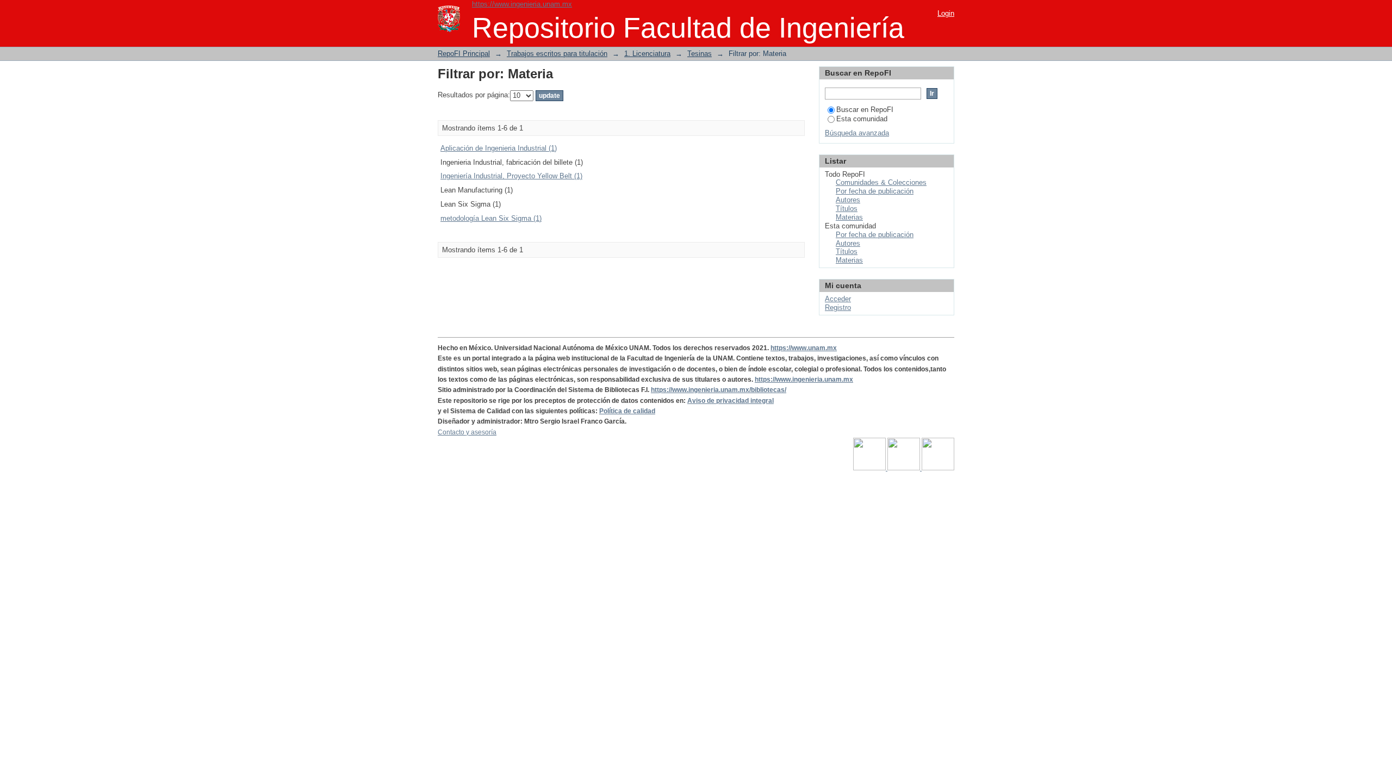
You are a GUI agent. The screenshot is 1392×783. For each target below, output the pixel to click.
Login (945, 13)
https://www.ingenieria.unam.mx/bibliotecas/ (718, 390)
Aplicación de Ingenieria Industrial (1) (498, 148)
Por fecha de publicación (874, 191)
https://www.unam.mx (803, 348)
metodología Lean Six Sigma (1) (491, 218)
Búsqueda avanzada (857, 133)
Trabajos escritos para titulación (557, 53)
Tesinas (699, 53)
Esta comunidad (861, 119)
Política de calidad (627, 411)
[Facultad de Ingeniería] (904, 468)
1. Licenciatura (647, 53)
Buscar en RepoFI (864, 109)
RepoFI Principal (464, 53)
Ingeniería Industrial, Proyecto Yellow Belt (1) (511, 176)
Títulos (846, 208)
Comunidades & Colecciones (881, 182)
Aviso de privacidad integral (730, 401)
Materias (849, 217)
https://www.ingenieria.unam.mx (522, 4)
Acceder (838, 299)
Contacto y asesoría (467, 432)
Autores (848, 200)
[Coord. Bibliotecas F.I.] (938, 468)
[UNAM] (870, 468)
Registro (838, 307)
